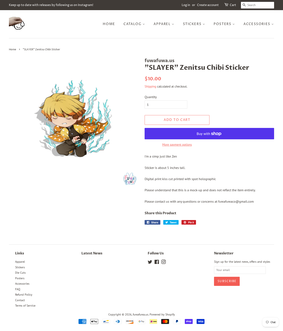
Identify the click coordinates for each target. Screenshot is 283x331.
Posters (223, 24)
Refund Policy (23, 294)
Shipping (150, 86)
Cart (233, 5)
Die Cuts (20, 272)
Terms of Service (25, 305)
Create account (208, 5)
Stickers (193, 24)
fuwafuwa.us (140, 314)
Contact (20, 300)
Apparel (163, 24)
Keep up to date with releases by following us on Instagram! (51, 5)
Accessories (257, 24)
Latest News (91, 253)
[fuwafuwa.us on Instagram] (163, 263)
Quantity (151, 97)
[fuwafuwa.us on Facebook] (156, 263)
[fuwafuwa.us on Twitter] (150, 263)
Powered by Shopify (162, 314)
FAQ (17, 289)
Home (109, 24)
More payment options (177, 145)
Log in (186, 5)
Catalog (133, 24)
